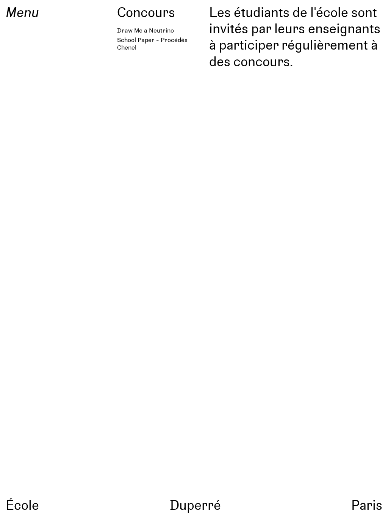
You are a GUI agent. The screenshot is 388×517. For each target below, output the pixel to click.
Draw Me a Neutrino (145, 30)
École (22, 504)
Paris (366, 504)
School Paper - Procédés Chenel (152, 43)
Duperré (195, 504)
